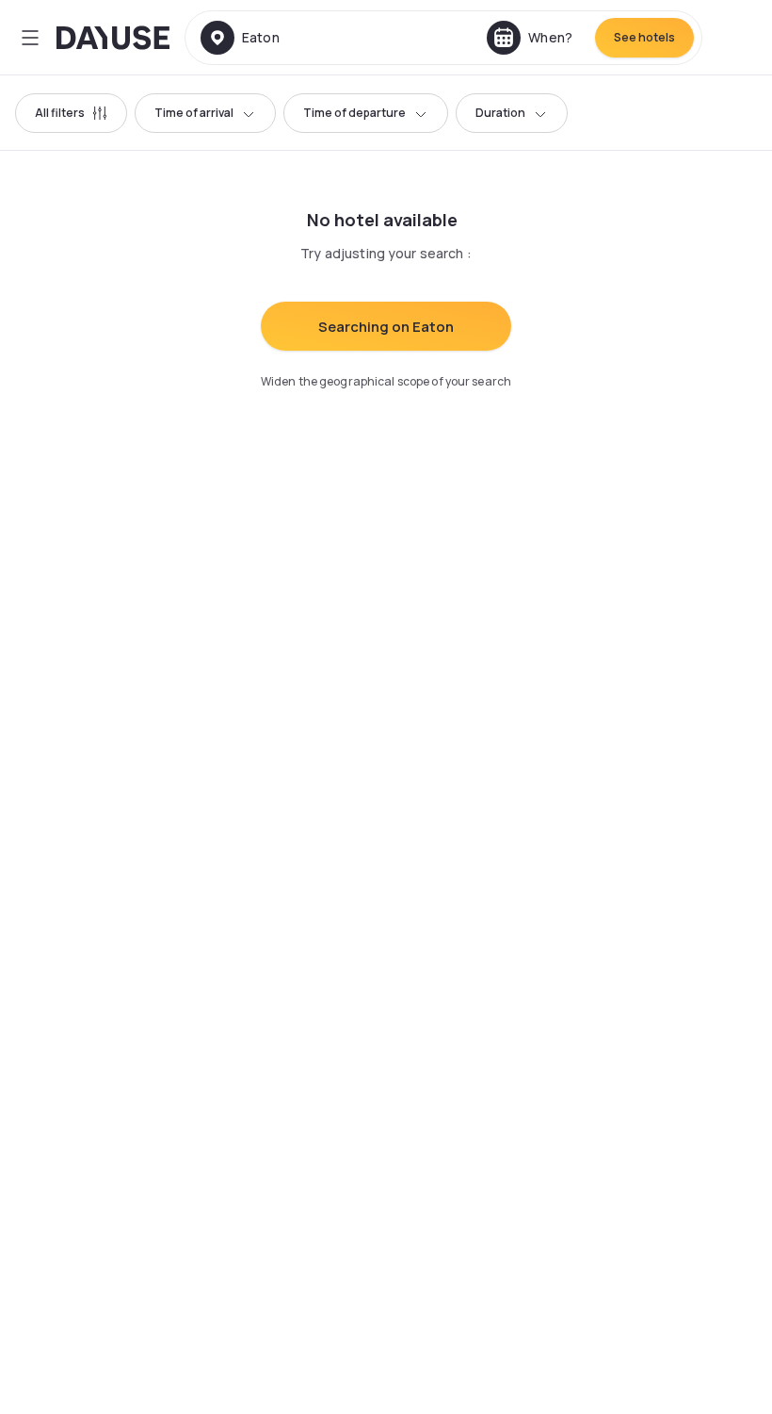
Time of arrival (193, 113)
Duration (500, 113)
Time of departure (354, 113)
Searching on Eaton (386, 327)
